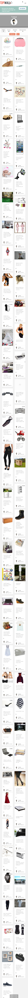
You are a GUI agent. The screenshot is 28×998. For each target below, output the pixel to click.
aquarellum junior (11, 269)
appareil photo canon (11, 441)
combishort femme (11, 299)
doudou (8, 163)
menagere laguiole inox (12, 790)
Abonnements (22, 30)
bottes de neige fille (23, 535)
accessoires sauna (23, 348)
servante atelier (10, 768)
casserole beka (10, 722)
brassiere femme (10, 695)
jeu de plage (22, 401)
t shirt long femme (23, 948)
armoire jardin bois (11, 539)
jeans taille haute (11, 485)
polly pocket (22, 110)
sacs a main (9, 743)
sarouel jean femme (11, 922)
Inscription (22, 8)
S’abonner (12, 34)
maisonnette (22, 296)
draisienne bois (10, 948)
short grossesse (22, 801)
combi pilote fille (23, 644)
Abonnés (15, 30)
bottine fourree (22, 618)
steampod (9, 870)
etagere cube (10, 974)
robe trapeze (9, 843)
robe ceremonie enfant (12, 668)
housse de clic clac (11, 618)
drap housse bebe (11, 592)
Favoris (8, 30)
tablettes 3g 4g (22, 219)
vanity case (21, 59)
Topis (3, 30)
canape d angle (10, 243)
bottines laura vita (11, 642)
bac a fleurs (21, 136)
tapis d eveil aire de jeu (12, 54)
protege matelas (22, 824)
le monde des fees (23, 272)
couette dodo (22, 669)
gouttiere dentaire (23, 561)
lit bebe (8, 358)
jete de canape (22, 848)
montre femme (10, 897)
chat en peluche (10, 136)
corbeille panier (10, 83)
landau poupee (22, 454)
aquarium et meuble (11, 512)
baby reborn (9, 189)
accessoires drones (23, 193)
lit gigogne (21, 768)
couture (21, 320)
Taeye (7, 53)
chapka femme (10, 326)
